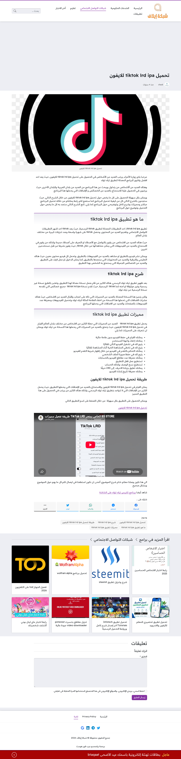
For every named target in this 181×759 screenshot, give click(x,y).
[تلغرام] (93, 728)
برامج (143, 539)
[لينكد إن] (88, 728)
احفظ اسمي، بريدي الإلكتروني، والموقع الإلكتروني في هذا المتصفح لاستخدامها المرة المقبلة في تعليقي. (99, 691)
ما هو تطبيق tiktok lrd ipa (133, 527)
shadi (160, 84)
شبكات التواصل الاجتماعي (113, 539)
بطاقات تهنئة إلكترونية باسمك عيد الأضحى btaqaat (124, 755)
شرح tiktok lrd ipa (107, 522)
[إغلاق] (14, 754)
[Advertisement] (90, 45)
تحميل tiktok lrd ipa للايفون (132, 407)
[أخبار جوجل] (82, 728)
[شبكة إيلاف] (158, 11)
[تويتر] (98, 728)
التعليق (143, 656)
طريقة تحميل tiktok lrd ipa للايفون (78, 522)
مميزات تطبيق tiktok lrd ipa (104, 527)
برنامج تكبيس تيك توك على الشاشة (117, 492)
